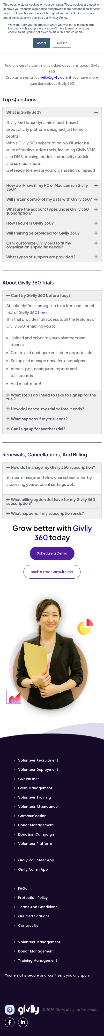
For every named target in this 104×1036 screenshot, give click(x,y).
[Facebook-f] (10, 1022)
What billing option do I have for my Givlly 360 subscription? (50, 501)
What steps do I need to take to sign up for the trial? (51, 396)
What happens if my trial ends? (39, 418)
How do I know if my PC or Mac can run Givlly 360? (47, 187)
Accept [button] (41, 43)
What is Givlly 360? (23, 112)
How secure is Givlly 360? (30, 223)
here (42, 312)
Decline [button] (62, 43)
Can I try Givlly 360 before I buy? (41, 295)
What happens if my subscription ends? (47, 513)
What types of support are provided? (40, 256)
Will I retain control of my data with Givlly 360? (49, 199)
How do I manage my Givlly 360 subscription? (53, 467)
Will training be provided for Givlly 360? (43, 232)
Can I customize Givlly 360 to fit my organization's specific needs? (38, 244)
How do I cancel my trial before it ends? (47, 408)
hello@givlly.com (54, 77)
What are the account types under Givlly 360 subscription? (47, 211)
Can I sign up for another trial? (38, 428)
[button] (52, 112)
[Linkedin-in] (23, 1022)
